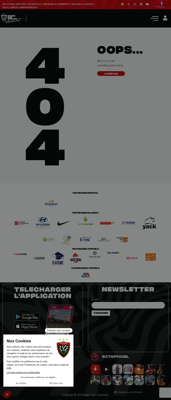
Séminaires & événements (56, 4)
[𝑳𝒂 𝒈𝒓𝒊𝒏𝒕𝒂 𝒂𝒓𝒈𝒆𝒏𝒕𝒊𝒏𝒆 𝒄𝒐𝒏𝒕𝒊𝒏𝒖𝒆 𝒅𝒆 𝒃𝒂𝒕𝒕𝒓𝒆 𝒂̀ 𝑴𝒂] (139, 369)
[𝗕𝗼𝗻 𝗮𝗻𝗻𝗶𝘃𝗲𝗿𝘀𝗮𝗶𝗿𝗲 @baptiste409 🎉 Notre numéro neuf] (161, 380)
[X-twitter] (128, 4)
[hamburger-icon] (33, 23)
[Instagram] (135, 4)
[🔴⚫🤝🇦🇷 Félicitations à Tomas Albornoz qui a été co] (106, 380)
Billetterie (8, 4)
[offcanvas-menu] (154, 18)
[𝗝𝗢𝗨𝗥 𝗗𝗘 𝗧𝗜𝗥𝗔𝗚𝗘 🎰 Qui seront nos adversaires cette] (95, 369)
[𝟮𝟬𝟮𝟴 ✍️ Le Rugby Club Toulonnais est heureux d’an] (128, 369)
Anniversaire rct (28, 7)
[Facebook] (122, 4)
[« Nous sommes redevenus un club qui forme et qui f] (95, 380)
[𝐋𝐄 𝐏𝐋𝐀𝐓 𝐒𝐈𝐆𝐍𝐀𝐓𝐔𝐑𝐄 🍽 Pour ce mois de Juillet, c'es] (117, 369)
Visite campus (10, 7)
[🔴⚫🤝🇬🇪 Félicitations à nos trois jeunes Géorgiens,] (150, 380)
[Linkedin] (141, 4)
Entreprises (34, 4)
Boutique (21, 4)
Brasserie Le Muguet (82, 4)
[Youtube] (147, 4)
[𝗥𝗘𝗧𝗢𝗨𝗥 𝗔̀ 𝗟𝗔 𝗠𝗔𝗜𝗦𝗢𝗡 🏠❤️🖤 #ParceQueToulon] (106, 369)
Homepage (111, 73)
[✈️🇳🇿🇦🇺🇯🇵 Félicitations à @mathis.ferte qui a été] (117, 380)
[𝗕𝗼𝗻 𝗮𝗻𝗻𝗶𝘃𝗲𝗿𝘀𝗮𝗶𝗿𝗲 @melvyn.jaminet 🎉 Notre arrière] (150, 369)
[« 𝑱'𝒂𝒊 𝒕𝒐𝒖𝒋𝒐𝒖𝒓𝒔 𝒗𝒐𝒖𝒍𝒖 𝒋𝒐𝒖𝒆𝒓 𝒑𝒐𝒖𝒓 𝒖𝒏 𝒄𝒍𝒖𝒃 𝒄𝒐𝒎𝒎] (139, 380)
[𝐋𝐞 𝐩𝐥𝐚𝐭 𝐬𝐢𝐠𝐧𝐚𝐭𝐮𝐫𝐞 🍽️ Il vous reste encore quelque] (128, 380)
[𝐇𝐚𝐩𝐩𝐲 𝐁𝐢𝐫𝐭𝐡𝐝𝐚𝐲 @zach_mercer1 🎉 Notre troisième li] (161, 369)
